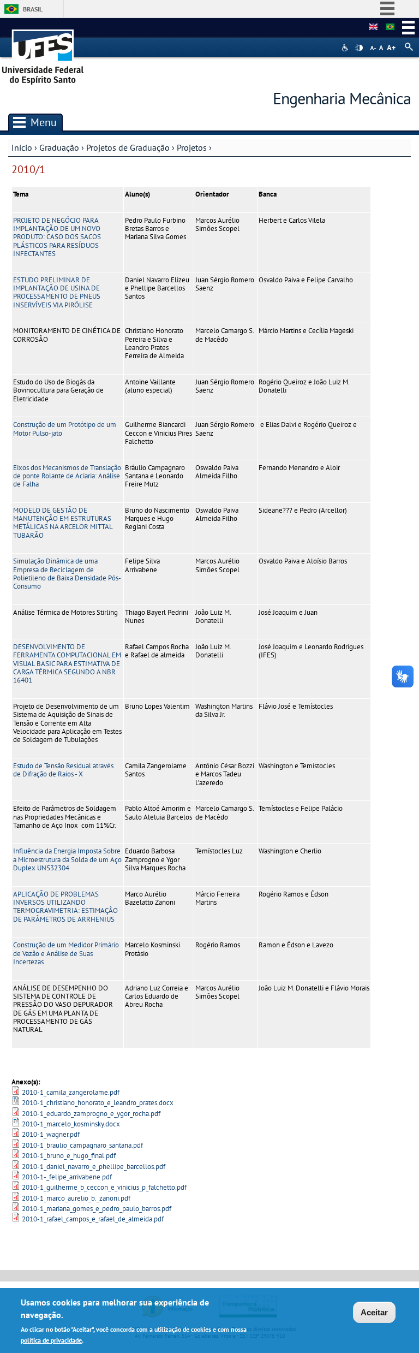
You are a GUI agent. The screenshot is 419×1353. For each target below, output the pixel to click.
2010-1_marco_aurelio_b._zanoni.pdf (76, 1198)
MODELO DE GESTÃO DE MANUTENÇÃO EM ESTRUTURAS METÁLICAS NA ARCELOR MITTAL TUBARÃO (62, 523)
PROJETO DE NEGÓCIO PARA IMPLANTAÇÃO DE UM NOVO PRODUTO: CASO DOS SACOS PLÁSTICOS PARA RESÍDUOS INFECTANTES (57, 237)
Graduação (59, 147)
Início (21, 147)
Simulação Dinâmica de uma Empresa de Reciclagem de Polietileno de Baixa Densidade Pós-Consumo (67, 573)
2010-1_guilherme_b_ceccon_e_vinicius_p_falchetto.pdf (104, 1187)
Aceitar (374, 1312)
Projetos (192, 147)
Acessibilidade (346, 47)
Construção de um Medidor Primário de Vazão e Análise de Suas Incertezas (66, 953)
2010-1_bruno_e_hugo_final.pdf (69, 1155)
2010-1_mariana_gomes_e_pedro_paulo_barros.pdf (96, 1208)
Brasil (33, 9)
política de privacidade (51, 1340)
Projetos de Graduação (128, 147)
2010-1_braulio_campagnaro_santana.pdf (82, 1145)
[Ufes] (43, 53)
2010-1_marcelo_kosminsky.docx (71, 1124)
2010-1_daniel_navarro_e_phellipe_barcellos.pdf (93, 1166)
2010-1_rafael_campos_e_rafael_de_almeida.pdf (93, 1219)
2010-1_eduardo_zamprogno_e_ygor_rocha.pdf (91, 1113)
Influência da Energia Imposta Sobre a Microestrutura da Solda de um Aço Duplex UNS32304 (67, 859)
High (359, 48)
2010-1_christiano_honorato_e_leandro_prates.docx (97, 1102)
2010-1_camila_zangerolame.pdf (70, 1092)
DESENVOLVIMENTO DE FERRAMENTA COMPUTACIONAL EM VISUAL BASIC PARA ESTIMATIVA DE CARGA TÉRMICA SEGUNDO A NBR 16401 (67, 663)
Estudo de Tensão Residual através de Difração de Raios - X (63, 770)
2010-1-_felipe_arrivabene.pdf (67, 1177)
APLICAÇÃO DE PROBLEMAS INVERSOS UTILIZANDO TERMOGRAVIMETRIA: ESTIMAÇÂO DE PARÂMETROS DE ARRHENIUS (65, 906)
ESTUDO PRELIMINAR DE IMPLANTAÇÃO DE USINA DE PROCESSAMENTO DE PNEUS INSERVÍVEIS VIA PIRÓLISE (56, 292)
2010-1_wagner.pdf (51, 1134)
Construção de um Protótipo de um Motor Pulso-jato (64, 428)
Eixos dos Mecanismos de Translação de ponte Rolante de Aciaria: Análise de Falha (67, 476)
